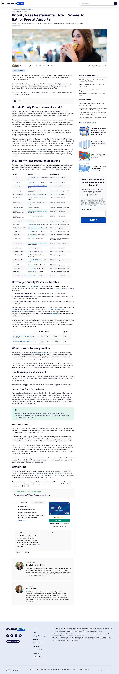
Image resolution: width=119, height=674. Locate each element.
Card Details (38, 502)
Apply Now (21, 520)
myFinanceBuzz (37, 657)
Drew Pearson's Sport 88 (34, 194)
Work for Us (36, 639)
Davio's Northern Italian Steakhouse (37, 186)
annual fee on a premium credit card (49, 473)
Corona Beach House (33, 224)
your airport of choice (39, 353)
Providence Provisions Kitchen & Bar (37, 243)
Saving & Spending (16, 11)
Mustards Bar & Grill (33, 260)
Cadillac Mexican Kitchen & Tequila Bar (38, 211)
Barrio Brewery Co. (32, 271)
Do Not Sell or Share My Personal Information (58, 669)
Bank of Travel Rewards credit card (32, 495)
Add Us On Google (19, 70)
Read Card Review (59, 526)
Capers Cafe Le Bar (32, 231)
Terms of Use (74, 669)
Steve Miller (31, 588)
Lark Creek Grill (32, 251)
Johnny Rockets (32, 268)
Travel (25, 11)
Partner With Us (37, 650)
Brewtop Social (32, 265)
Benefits (24, 502)
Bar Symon (31, 191)
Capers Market (31, 238)
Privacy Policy (42, 669)
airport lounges (61, 288)
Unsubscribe (86, 669)
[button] (3, 3)
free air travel (54, 314)
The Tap (30, 221)
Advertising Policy (33, 669)
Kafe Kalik (30, 207)
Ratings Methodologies (40, 636)
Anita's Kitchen (32, 202)
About (35, 629)
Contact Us (36, 646)
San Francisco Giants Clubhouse (36, 255)
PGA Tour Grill (31, 248)
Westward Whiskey (33, 234)
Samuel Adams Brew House (35, 177)
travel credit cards (31, 324)
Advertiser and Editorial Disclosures (22, 9)
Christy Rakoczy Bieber (35, 565)
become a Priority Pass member (28, 286)
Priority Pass (41, 150)
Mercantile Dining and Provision (36, 197)
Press (34, 632)
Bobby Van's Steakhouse (34, 228)
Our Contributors (38, 643)
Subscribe (36, 653)
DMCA (80, 669)
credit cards (30, 312)
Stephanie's (31, 182)
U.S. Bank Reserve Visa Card (24, 341)
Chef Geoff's (31, 275)
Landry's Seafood (32, 216)
